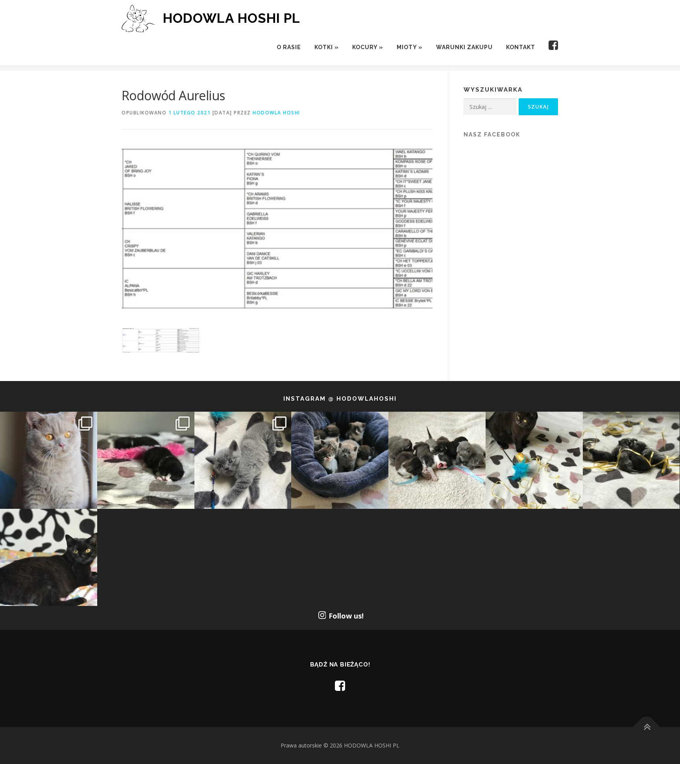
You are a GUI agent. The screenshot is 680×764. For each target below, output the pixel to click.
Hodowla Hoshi (276, 112)
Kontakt (520, 47)
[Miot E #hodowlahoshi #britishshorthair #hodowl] (145, 460)
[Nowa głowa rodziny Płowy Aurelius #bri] (48, 460)
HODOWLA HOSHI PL (231, 18)
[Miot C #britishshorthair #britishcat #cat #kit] (437, 460)
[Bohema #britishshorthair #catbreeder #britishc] (534, 460)
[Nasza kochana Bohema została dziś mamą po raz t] (48, 557)
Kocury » (367, 47)
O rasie (289, 47)
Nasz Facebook (492, 134)
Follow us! (346, 615)
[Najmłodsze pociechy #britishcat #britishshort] (243, 460)
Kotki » (326, 47)
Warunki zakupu (464, 47)
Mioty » (410, 47)
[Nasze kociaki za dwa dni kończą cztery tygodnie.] (339, 460)
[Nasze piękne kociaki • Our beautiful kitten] (631, 460)
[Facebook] (550, 47)
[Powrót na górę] (647, 727)
